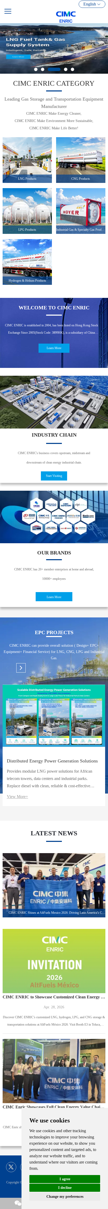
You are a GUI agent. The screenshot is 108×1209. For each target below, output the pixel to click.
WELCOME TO (54, 307)
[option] (54, 48)
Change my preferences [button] (64, 1197)
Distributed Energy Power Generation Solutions (52, 760)
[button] (18, 48)
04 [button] (65, 69)
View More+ (17, 796)
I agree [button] (65, 1179)
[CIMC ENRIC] (79, 12)
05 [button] (72, 69)
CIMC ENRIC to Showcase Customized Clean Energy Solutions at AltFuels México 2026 (54, 997)
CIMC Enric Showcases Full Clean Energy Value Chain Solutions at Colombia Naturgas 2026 (54, 1107)
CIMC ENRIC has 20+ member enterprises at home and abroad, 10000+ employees (54, 574)
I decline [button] (65, 1188)
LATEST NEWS (54, 833)
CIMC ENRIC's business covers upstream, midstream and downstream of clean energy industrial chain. (54, 457)
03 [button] (54, 69)
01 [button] (35, 69)
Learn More (54, 348)
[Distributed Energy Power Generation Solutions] (54, 719)
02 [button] (42, 69)
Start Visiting (54, 476)
